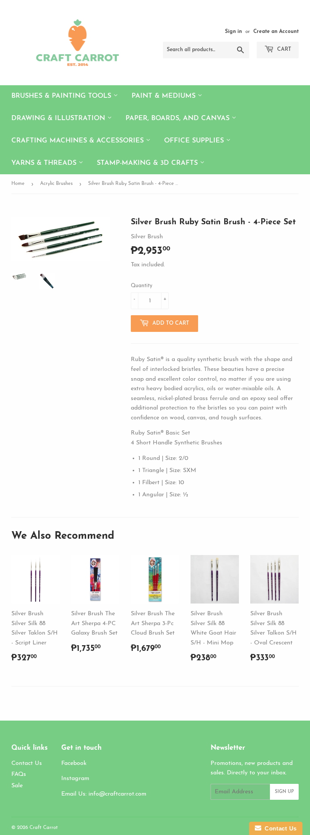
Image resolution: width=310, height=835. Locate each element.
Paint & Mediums (165, 96)
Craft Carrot (43, 827)
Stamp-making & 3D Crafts (148, 163)
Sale (17, 786)
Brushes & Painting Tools (62, 96)
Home (18, 183)
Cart (283, 49)
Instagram (75, 779)
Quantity (141, 286)
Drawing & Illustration (59, 118)
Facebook (74, 763)
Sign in (233, 31)
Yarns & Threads (45, 163)
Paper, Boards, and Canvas (179, 118)
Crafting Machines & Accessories (78, 141)
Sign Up (284, 792)
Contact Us (26, 763)
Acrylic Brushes (56, 183)
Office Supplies (195, 141)
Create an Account (276, 31)
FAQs (18, 774)
